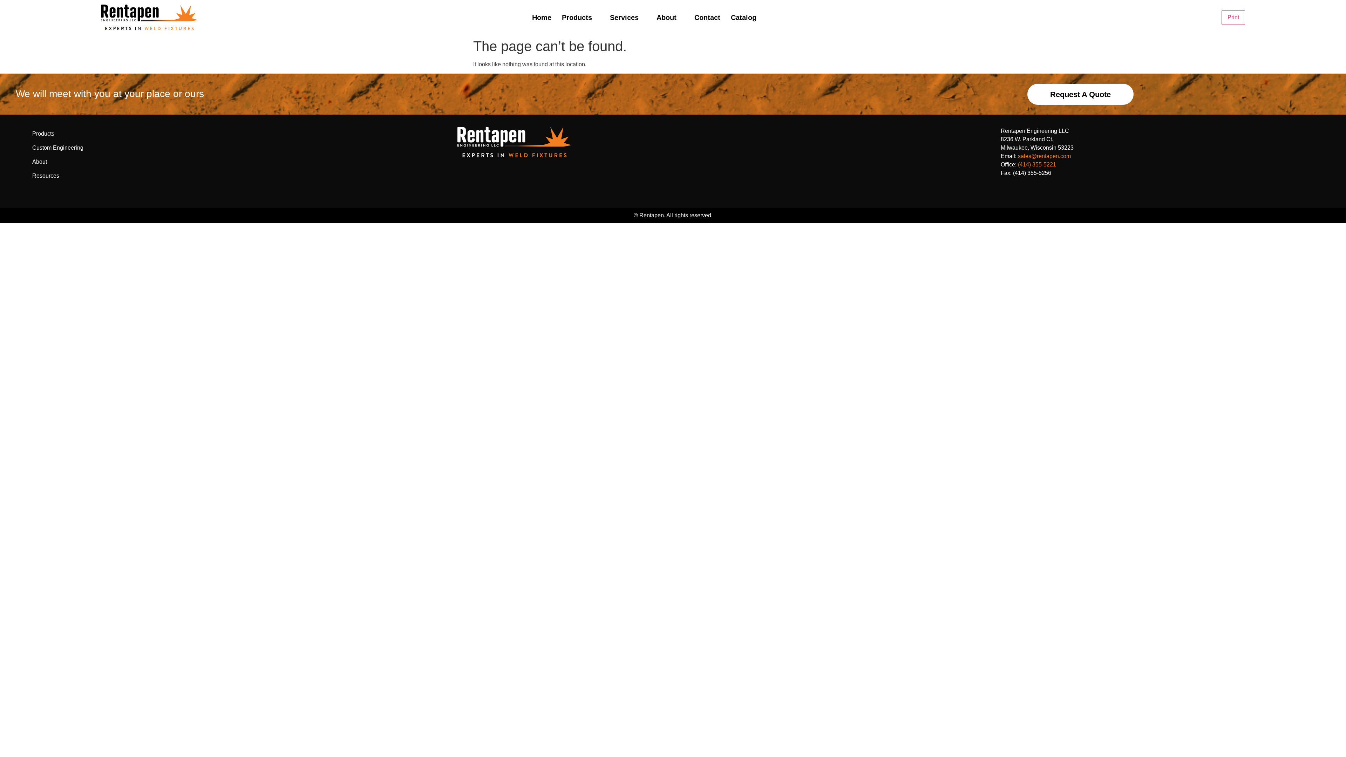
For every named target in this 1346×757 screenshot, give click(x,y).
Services (624, 17)
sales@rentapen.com (1044, 156)
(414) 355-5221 (1037, 165)
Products (577, 17)
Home (541, 17)
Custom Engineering (57, 148)
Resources (45, 176)
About (667, 17)
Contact (707, 17)
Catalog (743, 17)
